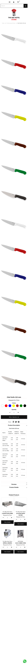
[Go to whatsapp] (24, 663)
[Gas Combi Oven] (20, 533)
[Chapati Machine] (7, 504)
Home (3, 23)
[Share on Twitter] (16, 422)
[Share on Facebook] (13, 422)
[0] (18, 2)
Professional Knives (11, 23)
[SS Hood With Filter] (20, 504)
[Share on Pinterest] (18, 422)
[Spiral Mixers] (7, 533)
